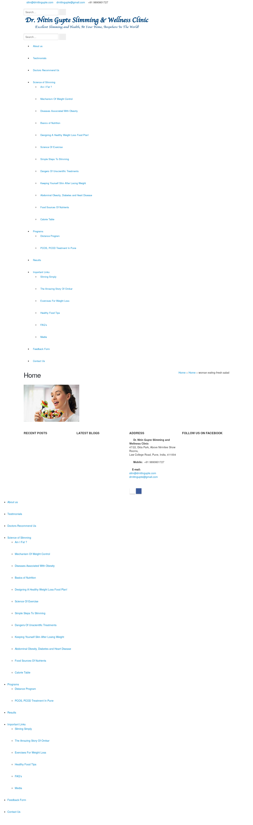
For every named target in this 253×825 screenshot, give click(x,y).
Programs (38, 231)
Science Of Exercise (51, 147)
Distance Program (50, 236)
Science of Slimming (44, 82)
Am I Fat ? (46, 87)
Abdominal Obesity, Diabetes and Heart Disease (66, 195)
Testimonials (39, 58)
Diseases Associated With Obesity (59, 111)
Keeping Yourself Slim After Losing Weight (63, 183)
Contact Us (39, 361)
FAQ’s (43, 325)
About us (38, 46)
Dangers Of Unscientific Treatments (59, 171)
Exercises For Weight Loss (54, 300)
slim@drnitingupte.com (39, 2)
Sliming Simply (48, 276)
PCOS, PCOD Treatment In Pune (58, 248)
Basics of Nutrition (50, 123)
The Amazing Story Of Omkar (56, 288)
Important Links (41, 272)
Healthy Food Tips (50, 313)
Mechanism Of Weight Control (56, 99)
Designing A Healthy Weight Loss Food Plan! (64, 135)
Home (182, 372)
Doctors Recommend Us (46, 70)
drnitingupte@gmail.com (70, 2)
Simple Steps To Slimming (54, 159)
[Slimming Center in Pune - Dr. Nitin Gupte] (88, 22)
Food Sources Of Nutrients (54, 207)
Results (37, 260)
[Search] (62, 12)
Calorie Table (47, 219)
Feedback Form (41, 349)
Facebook (139, 491)
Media (43, 337)
